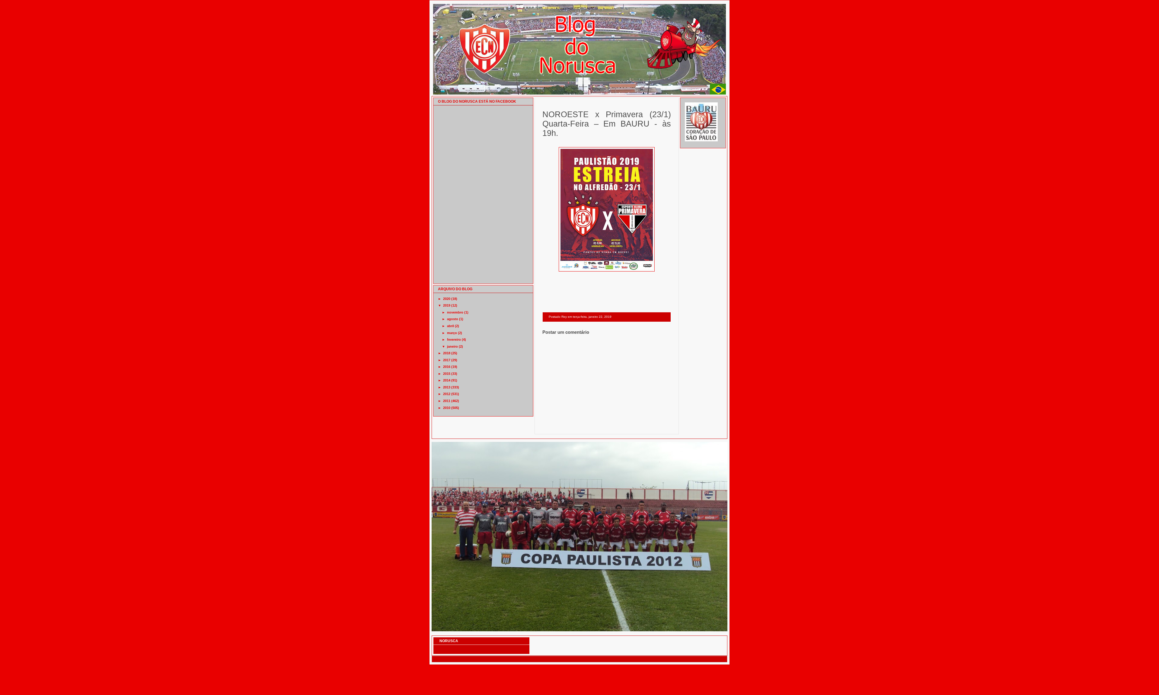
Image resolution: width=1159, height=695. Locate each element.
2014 (446, 380)
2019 (446, 305)
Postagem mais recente (558, 426)
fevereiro (454, 339)
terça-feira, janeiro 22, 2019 (592, 316)
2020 (446, 299)
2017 (446, 360)
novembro (455, 312)
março (452, 333)
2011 (446, 401)
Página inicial (608, 426)
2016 (446, 366)
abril (450, 326)
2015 (446, 373)
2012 (446, 394)
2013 (446, 387)
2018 (446, 353)
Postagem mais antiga (655, 426)
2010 (446, 408)
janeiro (452, 346)
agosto (452, 319)
